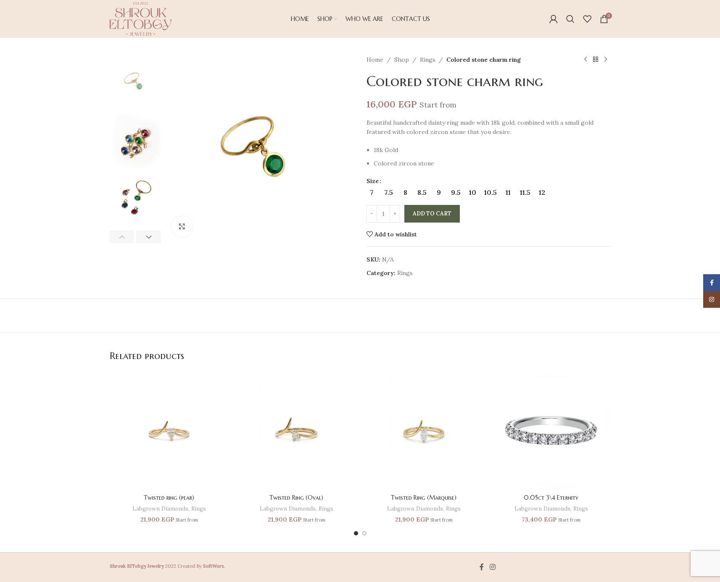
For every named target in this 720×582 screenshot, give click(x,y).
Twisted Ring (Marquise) (423, 497)
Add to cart (432, 213)
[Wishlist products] (587, 18)
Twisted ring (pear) (169, 497)
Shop (401, 59)
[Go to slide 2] (364, 533)
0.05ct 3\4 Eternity (551, 497)
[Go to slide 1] (356, 533)
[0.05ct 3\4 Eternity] (551, 430)
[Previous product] (585, 60)
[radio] (372, 192)
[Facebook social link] (482, 567)
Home (375, 59)
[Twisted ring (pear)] (169, 430)
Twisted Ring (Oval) (296, 497)
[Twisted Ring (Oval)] (296, 430)
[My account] (553, 18)
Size (373, 181)
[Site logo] (140, 18)
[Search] (570, 18)
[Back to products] (596, 60)
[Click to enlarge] (182, 226)
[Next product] (606, 60)
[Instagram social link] (492, 567)
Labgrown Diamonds (160, 508)
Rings (427, 59)
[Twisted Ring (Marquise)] (423, 430)
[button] (122, 237)
